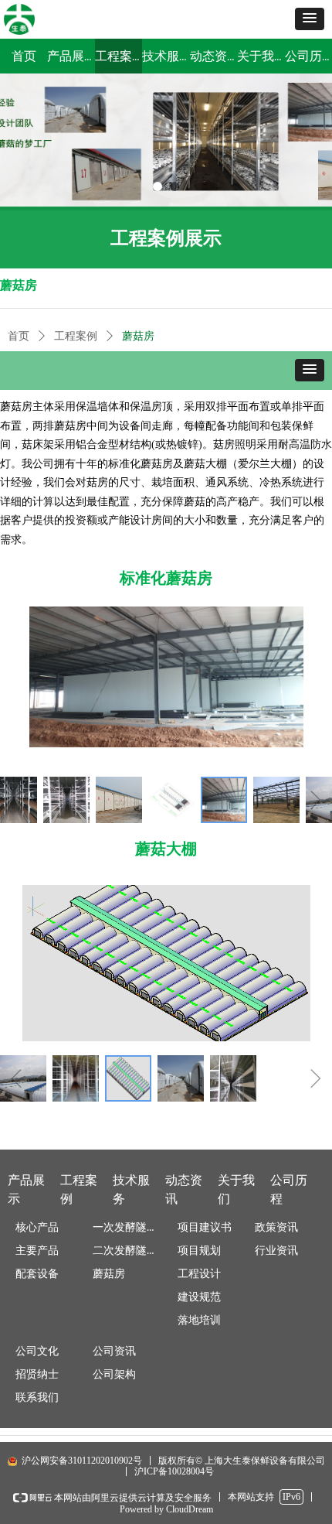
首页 (18, 336)
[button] (309, 19)
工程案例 (75, 336)
